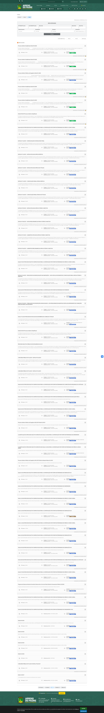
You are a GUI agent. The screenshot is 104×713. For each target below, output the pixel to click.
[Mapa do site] (82, 9)
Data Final (81, 25)
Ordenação (77, 29)
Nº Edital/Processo (21, 25)
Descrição (41, 25)
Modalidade (37, 29)
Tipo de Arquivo (21, 29)
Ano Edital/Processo (32, 25)
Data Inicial (74, 25)
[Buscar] (63, 1)
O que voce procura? (43, 1)
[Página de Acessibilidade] (85, 9)
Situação (54, 29)
